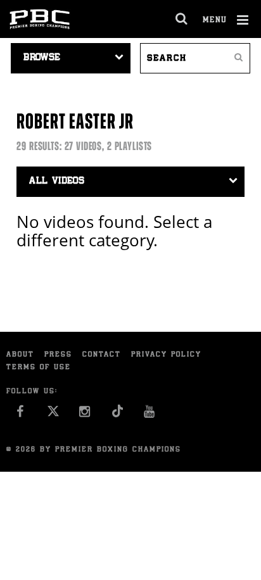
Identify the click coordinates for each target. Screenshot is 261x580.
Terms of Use (38, 367)
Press (58, 355)
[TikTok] (117, 415)
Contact (101, 355)
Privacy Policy (166, 355)
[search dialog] (182, 19)
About (20, 355)
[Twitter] (53, 415)
